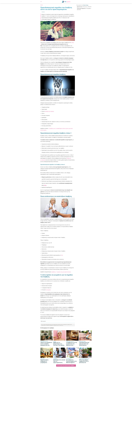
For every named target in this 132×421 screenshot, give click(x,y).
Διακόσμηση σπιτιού (44, 341)
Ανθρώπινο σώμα (82, 341)
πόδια (45, 185)
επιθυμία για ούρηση (49, 111)
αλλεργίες (48, 289)
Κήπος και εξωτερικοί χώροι (84, 358)
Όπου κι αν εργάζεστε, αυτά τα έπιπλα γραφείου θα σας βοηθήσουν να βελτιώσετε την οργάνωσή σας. (46, 344)
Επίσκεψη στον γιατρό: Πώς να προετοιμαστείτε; (59, 361)
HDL (62, 255)
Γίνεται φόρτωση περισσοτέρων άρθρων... (66, 365)
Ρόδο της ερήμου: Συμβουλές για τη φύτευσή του (83, 361)
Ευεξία (54, 341)
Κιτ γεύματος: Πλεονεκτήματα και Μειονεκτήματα (71, 361)
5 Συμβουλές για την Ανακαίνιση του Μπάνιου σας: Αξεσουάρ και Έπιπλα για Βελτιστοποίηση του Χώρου (72, 344)
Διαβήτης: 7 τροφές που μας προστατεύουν (61, 271)
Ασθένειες (55, 358)
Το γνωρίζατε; (68, 358)
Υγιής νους (42, 358)
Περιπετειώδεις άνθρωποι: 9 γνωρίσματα (44, 361)
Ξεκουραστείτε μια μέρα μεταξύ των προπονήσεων (84, 344)
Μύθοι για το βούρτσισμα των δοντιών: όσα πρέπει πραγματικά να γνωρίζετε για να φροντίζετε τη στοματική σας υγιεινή (59, 344)
